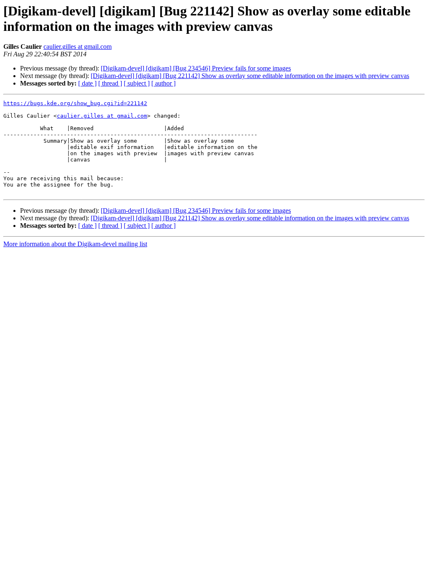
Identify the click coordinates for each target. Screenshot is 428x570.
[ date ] (87, 83)
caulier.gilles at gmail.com (77, 46)
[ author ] (163, 83)
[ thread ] (110, 83)
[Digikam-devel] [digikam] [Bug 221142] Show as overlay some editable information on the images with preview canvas (250, 75)
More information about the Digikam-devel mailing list (75, 243)
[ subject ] (137, 83)
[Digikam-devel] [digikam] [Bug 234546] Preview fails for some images (196, 68)
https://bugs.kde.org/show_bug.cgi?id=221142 (75, 103)
